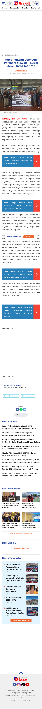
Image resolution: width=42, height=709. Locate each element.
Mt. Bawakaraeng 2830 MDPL (13, 598)
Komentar (22, 415)
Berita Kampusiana (11, 396)
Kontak (21, 698)
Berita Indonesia (11, 488)
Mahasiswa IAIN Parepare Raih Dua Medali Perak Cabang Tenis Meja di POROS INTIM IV (29, 506)
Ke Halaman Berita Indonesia (20, 534)
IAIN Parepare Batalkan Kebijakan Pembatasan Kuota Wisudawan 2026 (14, 610)
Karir (32, 690)
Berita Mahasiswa (28, 396)
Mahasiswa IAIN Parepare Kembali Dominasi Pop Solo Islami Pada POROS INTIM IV (29, 525)
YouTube (28, 687)
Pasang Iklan (15, 693)
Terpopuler (14, 8)
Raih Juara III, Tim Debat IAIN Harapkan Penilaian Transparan (10, 505)
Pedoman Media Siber (28, 695)
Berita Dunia (9, 543)
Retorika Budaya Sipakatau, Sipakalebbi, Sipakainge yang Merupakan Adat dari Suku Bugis (15, 589)
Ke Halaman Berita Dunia (20, 549)
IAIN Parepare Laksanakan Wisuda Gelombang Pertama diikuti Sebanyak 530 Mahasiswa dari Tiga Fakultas (15, 578)
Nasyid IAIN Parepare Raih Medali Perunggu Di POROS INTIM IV (10, 525)
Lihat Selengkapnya (20, 620)
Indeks (25, 8)
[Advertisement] (21, 31)
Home (4, 8)
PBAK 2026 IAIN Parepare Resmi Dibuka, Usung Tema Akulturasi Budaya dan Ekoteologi (15, 567)
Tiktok (23, 687)
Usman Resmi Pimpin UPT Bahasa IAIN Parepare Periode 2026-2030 (18, 274)
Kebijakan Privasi (14, 690)
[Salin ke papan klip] (24, 409)
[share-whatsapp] (21, 409)
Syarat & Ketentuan (12, 695)
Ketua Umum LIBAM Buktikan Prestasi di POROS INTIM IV (18, 161)
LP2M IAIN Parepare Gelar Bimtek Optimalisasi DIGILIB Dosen (18, 206)
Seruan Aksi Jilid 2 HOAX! (15, 388)
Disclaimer (25, 690)
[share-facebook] (17, 409)
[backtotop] (21, 674)
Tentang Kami (26, 693)
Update (29, 237)
